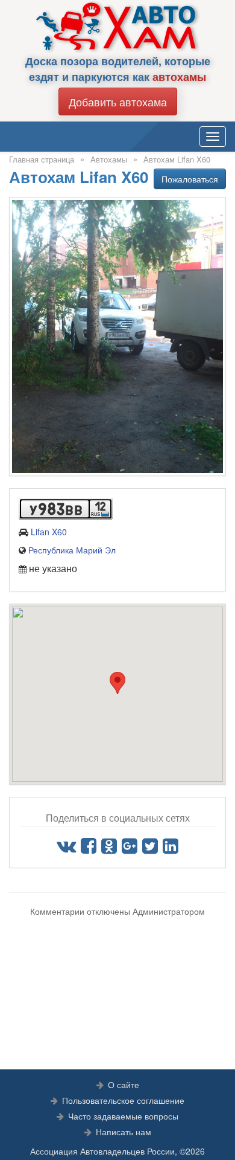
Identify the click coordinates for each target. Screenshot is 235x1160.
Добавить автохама (118, 101)
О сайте (123, 1084)
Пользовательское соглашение (123, 1100)
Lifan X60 (49, 532)
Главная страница (41, 159)
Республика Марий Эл (72, 550)
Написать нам (123, 1132)
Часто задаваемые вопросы (123, 1116)
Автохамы (108, 159)
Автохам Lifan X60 (176, 159)
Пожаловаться (189, 179)
